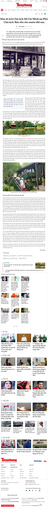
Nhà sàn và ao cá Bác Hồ (24, 135)
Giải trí (5, 379)
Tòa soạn (3, 481)
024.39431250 (5, 484)
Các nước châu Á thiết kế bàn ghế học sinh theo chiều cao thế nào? (30, 430)
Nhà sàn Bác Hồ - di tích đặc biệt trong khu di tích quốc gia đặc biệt (18, 265)
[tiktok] (33, 490)
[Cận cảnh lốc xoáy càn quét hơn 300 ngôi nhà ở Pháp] (6, 424)
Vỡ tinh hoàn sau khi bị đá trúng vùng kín (24, 450)
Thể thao (40, 10)
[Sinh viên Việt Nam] (38, 461)
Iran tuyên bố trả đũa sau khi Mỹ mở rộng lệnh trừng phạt (23, 415)
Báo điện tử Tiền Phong (24, 5)
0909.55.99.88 (30, 482)
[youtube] (46, 1)
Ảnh (21, 465)
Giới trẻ (31, 10)
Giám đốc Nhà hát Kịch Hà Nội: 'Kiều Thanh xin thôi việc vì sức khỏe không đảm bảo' (5, 287)
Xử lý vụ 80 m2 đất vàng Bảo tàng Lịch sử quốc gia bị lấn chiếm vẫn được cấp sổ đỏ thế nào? (25, 287)
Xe (10, 473)
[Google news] (40, 490)
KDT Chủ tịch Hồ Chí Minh (31, 138)
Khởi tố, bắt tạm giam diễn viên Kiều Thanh (24, 369)
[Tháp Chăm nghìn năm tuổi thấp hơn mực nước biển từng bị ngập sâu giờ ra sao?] (15, 295)
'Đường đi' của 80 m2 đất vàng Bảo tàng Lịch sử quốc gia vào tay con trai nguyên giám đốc (5, 318)
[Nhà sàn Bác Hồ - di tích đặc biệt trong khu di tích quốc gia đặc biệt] (40, 266)
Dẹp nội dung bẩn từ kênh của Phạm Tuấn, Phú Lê (24, 301)
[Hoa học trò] (45, 461)
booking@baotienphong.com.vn (33, 484)
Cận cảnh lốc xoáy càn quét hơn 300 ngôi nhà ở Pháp (6, 429)
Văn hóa (4, 13)
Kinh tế (9, 10)
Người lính (45, 10)
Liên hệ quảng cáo (30, 481)
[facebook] (44, 1)
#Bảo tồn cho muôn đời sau (10, 258)
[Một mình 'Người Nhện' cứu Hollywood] (24, 385)
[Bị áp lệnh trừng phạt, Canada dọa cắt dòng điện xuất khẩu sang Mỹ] (8, 407)
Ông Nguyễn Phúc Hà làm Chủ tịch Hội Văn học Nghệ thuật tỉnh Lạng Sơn (14, 286)
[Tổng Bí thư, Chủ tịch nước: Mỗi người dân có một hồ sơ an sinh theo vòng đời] (8, 338)
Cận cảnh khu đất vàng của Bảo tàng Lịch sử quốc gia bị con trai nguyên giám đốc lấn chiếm (24, 318)
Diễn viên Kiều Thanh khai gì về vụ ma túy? (8, 369)
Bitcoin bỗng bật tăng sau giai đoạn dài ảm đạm (39, 414)
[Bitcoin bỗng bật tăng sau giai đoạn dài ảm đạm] (40, 407)
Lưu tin (2, 42)
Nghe (2, 36)
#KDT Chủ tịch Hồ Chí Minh (25, 255)
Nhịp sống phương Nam (34, 477)
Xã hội (5, 10)
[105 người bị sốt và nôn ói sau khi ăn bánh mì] (8, 444)
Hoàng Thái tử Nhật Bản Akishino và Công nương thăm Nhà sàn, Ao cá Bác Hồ (24, 271)
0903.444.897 (5, 490)
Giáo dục (3, 475)
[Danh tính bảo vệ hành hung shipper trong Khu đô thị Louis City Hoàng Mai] (40, 361)
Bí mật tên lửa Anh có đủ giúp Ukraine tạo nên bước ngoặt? (18, 430)
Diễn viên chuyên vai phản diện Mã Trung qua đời (4, 301)
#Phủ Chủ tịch (22, 258)
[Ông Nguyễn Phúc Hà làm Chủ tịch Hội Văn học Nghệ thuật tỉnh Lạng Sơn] (15, 278)
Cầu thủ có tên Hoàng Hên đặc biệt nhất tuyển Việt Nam (39, 394)
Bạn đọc (31, 475)
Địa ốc (18, 10)
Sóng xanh (14, 10)
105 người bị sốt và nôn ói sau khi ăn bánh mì (7, 451)
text (39, 14)
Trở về (2, 46)
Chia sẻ (2, 39)
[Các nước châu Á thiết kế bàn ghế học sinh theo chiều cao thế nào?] (30, 424)
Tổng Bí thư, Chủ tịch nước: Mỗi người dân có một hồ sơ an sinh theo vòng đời (8, 347)
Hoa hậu (21, 475)
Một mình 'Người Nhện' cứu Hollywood (23, 393)
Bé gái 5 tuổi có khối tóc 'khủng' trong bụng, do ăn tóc (40, 451)
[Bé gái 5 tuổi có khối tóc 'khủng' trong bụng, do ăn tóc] (40, 444)
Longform (3, 467)
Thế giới (26, 10)
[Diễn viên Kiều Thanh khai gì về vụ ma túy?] (8, 361)
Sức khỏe (22, 10)
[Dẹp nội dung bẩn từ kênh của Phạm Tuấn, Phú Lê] (25, 295)
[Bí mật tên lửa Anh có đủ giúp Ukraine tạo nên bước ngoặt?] (18, 424)
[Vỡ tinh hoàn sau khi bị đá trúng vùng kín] (24, 444)
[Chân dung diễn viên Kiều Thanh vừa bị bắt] (8, 385)
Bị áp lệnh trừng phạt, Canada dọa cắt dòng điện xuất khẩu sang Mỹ (7, 415)
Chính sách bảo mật (12, 495)
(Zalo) (35, 482)
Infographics (13, 467)
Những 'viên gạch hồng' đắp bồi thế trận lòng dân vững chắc (39, 346)
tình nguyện (38, 113)
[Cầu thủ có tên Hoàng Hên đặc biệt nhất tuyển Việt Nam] (40, 385)
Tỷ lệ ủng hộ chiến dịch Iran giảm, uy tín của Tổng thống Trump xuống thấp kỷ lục (42, 431)
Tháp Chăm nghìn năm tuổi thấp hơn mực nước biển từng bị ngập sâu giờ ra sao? (15, 302)
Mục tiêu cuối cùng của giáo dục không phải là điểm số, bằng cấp (23, 346)
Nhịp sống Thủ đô (23, 477)
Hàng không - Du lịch (5, 477)
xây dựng (8, 88)
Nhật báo (12, 465)
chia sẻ (36, 14)
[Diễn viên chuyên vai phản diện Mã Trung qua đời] (5, 295)
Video (2, 465)
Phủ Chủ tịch (40, 44)
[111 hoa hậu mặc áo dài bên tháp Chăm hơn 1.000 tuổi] (15, 310)
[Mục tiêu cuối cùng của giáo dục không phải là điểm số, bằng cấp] (24, 338)
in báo (42, 14)
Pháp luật (35, 10)
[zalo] (36, 490)
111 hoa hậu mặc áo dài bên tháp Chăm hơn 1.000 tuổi (15, 316)
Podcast (31, 465)
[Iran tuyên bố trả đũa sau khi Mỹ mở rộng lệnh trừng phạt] (24, 407)
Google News (45, 14)
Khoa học (12, 475)
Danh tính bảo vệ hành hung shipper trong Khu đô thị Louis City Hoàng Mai (39, 371)
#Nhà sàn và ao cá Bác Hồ (9, 255)
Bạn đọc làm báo (8, 505)
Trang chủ (2, 10)
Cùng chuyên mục (8, 274)
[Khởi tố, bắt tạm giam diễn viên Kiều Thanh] (24, 361)
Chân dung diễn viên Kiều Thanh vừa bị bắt (8, 393)
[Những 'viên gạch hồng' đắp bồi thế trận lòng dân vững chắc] (40, 338)
